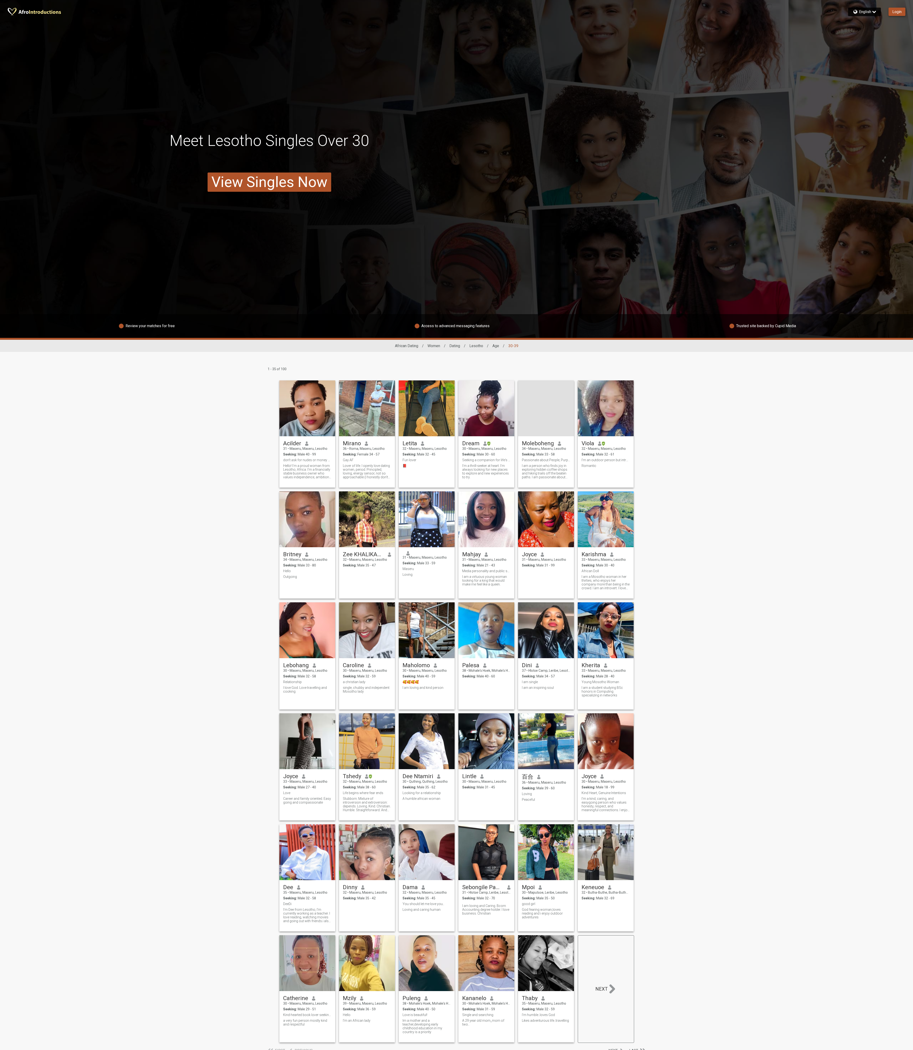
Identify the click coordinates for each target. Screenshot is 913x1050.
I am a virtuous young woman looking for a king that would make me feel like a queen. (484, 580)
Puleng (412, 998)
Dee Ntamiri (418, 776)
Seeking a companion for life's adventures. (486, 460)
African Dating (406, 346)
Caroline (353, 665)
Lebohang (296, 665)
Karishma (594, 554)
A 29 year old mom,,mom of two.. (483, 1022)
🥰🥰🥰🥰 (411, 682)
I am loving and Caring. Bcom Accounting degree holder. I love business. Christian (485, 909)
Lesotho (476, 346)
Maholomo (416, 665)
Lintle (469, 776)
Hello (287, 571)
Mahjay (471, 554)
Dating (454, 346)
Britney (292, 554)
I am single (530, 682)
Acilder (292, 443)
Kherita (591, 665)
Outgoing (290, 577)
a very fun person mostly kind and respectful (305, 1022)
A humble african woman (421, 799)
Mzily (349, 998)
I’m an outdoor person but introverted (606, 460)
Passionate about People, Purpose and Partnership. (546, 460)
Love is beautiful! (415, 1015)
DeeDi (287, 904)
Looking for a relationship (422, 793)
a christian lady (354, 682)
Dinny (350, 887)
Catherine (295, 998)
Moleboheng (538, 443)
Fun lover (409, 460)
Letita (410, 443)
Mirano (352, 443)
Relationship (292, 682)
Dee (288, 887)
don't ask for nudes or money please (307, 460)
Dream (471, 443)
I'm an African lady (356, 1020)
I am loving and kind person (423, 688)
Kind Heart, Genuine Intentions (604, 793)
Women (433, 346)
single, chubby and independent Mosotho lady (366, 689)
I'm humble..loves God (538, 1015)
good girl (528, 904)
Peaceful (528, 799)
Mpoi (528, 887)
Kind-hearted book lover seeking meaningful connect (307, 1015)
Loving (408, 574)
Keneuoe (593, 887)
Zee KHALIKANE (363, 554)
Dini (527, 665)
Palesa (470, 665)
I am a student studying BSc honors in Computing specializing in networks (602, 691)
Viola (588, 443)
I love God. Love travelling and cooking (305, 689)
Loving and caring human (422, 909)
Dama (410, 887)
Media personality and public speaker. (486, 571)
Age (495, 346)
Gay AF (348, 460)
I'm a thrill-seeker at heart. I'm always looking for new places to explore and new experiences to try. (485, 471)
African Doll (590, 571)
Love (286, 793)
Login (897, 12)
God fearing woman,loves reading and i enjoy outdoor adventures (542, 913)
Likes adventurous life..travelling (545, 1020)
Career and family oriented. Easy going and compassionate (307, 800)
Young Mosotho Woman (600, 682)
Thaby (530, 998)
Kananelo (474, 998)
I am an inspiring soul (538, 688)
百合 (527, 776)
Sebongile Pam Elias (482, 887)
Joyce (529, 554)
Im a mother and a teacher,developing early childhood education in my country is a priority (422, 1026)
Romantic (589, 466)
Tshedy (352, 776)
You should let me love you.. (423, 904)
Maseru (408, 569)
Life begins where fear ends (363, 793)
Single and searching (477, 1015)
